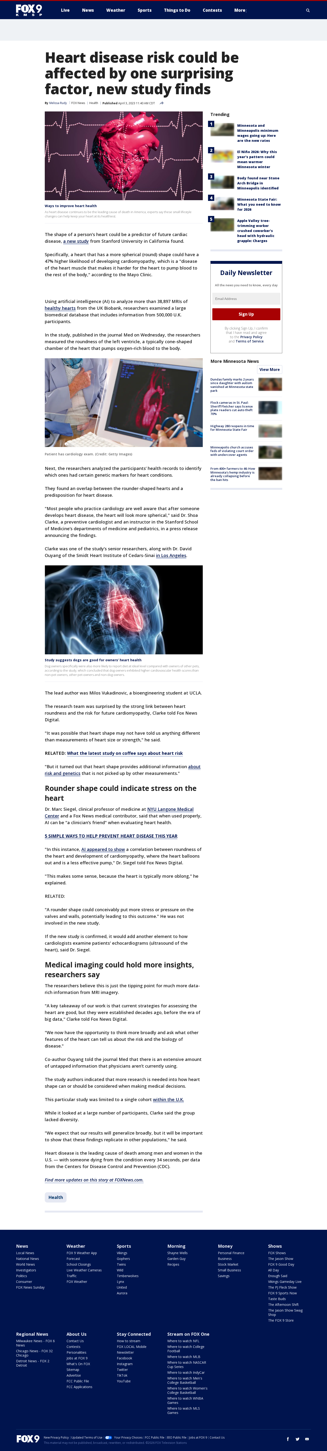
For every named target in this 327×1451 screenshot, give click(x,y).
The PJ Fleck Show (282, 1287)
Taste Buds (277, 1299)
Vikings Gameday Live (285, 1281)
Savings (224, 1276)
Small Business (229, 1270)
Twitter (122, 1369)
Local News (25, 1253)
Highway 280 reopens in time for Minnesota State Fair (232, 428)
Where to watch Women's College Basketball (187, 1390)
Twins (121, 1264)
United (122, 1287)
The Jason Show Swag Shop (285, 1312)
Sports (124, 1246)
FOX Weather (77, 1281)
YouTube (124, 1381)
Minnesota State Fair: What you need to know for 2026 (259, 204)
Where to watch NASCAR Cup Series (186, 1364)
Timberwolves (128, 1276)
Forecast (73, 1258)
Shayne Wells (177, 1253)
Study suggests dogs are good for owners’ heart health (93, 660)
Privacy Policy (251, 337)
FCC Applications (79, 1387)
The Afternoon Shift (283, 1304)
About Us (76, 1334)
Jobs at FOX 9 (77, 1358)
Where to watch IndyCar (186, 1372)
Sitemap (73, 1369)
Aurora (122, 1293)
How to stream (128, 1341)
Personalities (76, 1352)
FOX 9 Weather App (82, 1253)
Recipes (173, 1264)
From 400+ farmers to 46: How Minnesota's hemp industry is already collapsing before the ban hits (232, 474)
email (307, 1439)
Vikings (122, 1253)
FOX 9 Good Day (281, 1264)
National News (27, 1258)
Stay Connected (134, 1334)
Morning (176, 1246)
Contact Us (75, 1341)
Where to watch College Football (185, 1348)
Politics (21, 1276)
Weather (76, 1246)
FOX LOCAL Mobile (132, 1346)
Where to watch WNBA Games (185, 1400)
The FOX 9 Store (281, 1320)
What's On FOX (78, 1364)
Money (225, 1246)
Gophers (123, 1258)
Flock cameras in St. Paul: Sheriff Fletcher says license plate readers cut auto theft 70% (231, 408)
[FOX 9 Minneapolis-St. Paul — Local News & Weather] (32, 10)
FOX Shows (277, 1253)
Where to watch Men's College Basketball (184, 1380)
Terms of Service (250, 341)
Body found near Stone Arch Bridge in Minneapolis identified (258, 183)
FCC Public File (78, 1381)
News (22, 1246)
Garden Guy (176, 1258)
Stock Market (228, 1264)
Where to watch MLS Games (183, 1410)
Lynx (120, 1281)
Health (93, 103)
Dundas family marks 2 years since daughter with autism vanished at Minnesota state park (232, 385)
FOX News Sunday (30, 1287)
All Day (273, 1270)
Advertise (74, 1375)
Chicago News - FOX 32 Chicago (34, 1353)
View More (269, 369)
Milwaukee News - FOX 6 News (35, 1343)
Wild (120, 1270)
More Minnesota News (234, 361)
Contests (73, 1346)
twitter (297, 1439)
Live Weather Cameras (84, 1270)
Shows (275, 1246)
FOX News (78, 103)
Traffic (72, 1276)
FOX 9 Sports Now (282, 1293)
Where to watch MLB (183, 1356)
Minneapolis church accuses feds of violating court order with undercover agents (232, 451)
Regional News (32, 1334)
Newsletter (125, 1352)
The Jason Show (280, 1258)
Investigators (26, 1270)
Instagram (125, 1364)
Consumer (24, 1281)
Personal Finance (231, 1253)
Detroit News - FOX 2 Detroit (32, 1363)
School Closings (79, 1264)
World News (25, 1264)
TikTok (122, 1375)
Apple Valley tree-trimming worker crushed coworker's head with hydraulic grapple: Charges (255, 230)
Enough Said (277, 1276)
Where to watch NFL (183, 1341)
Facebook (124, 1358)
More (239, 10)
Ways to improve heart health (71, 206)
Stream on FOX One (188, 1334)
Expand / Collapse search (308, 10)
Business (225, 1258)
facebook (288, 1439)
